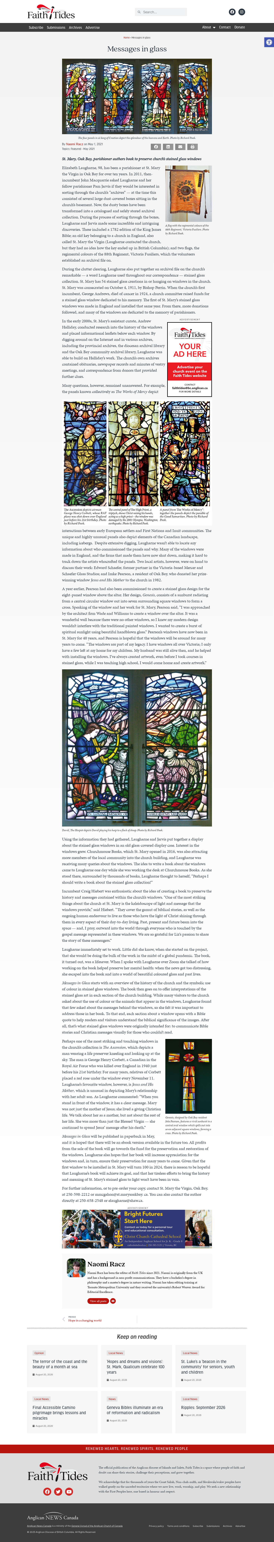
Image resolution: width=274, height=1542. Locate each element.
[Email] (113, 1301)
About (206, 27)
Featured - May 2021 (83, 148)
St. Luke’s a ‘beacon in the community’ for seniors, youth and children (208, 1367)
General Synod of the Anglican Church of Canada (97, 1525)
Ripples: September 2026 (203, 1408)
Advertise (93, 28)
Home (127, 37)
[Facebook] (232, 12)
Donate (239, 27)
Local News (116, 1353)
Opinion (39, 1353)
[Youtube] (69, 1492)
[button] (269, 42)
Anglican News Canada (39, 1525)
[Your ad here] (189, 395)
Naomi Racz (74, 144)
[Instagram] (241, 12)
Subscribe (36, 28)
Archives (75, 28)
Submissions (56, 28)
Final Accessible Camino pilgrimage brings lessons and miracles (59, 1413)
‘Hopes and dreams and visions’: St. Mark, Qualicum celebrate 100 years (135, 1367)
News (112, 1399)
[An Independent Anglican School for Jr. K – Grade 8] (137, 1247)
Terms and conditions (178, 1526)
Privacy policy (156, 1526)
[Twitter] (58, 1492)
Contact (225, 27)
